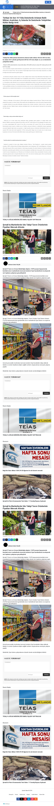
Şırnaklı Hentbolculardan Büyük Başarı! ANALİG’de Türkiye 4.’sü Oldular (30, 6)
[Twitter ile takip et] (21, 799)
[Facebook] (4, 54)
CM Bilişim (7, 803)
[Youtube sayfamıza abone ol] (25, 799)
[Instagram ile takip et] (32, 799)
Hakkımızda (22, 794)
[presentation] (8, 7)
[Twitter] (6, 54)
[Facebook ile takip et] (18, 799)
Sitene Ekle (41, 794)
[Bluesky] (9, 54)
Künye (16, 794)
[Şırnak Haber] (7, 2)
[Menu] (46, 2)
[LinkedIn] (12, 54)
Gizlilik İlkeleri (35, 794)
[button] (44, 54)
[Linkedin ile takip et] (29, 799)
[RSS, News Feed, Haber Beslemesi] (36, 799)
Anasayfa (11, 794)
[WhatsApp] (14, 54)
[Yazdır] (42, 54)
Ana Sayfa (6, 12)
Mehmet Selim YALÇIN (14, 264)
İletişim (28, 794)
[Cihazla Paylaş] (17, 54)
